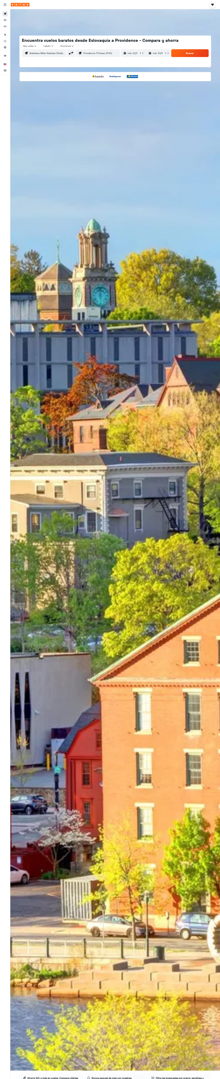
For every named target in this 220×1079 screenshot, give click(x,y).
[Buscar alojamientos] (5, 20)
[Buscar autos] (5, 26)
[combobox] (30, 45)
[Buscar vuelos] (5, 14)
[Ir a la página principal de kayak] (20, 4)
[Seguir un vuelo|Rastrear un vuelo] (5, 41)
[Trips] (5, 56)
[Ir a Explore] (5, 35)
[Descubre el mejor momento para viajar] (5, 47)
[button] (5, 4)
